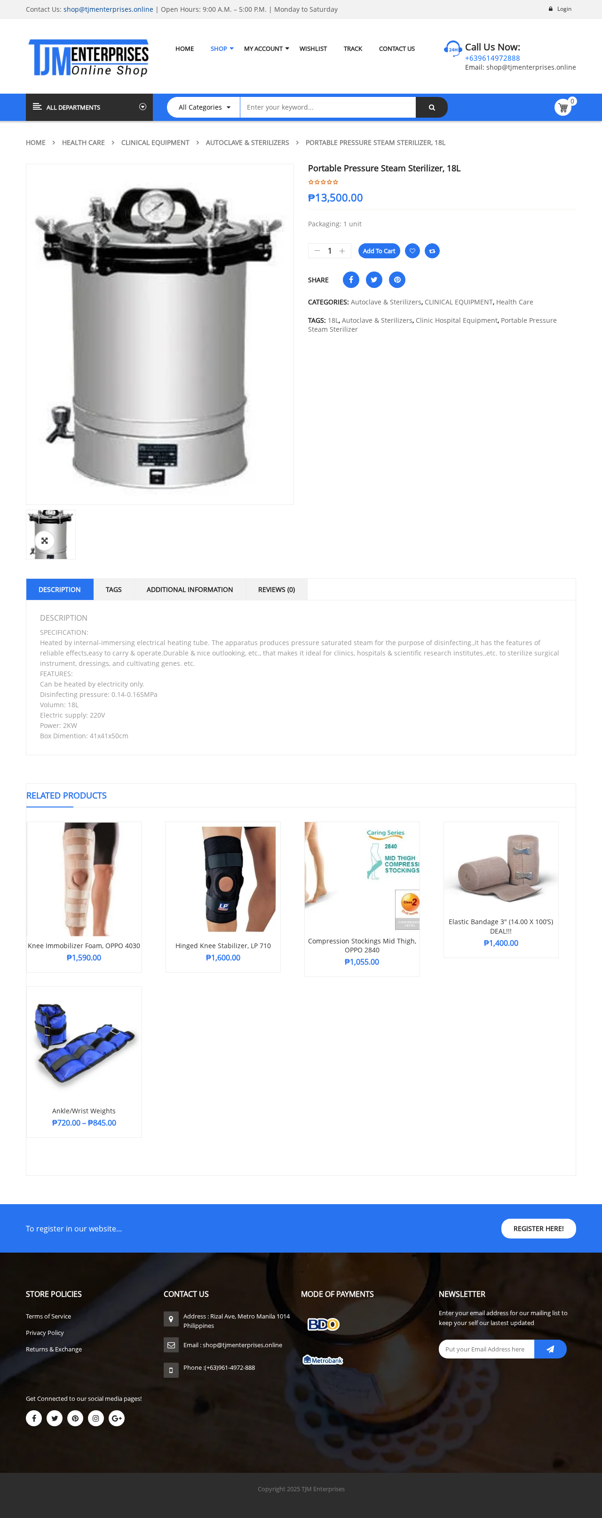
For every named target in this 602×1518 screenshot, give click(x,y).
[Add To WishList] (412, 250)
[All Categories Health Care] (208, 107)
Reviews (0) (276, 589)
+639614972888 (492, 58)
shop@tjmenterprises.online (108, 9)
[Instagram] (96, 1418)
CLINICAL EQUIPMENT (155, 142)
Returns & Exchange (54, 1349)
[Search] (432, 107)
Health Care (83, 142)
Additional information (190, 589)
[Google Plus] (117, 1418)
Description (60, 589)
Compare (432, 250)
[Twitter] (55, 1418)
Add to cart (379, 251)
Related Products (66, 795)
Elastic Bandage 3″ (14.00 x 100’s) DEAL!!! (501, 926)
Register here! (539, 1228)
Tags (114, 589)
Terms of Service (48, 1316)
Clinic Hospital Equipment (457, 320)
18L (333, 320)
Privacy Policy (45, 1332)
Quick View (84, 861)
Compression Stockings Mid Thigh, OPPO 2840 (362, 945)
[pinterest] (75, 1418)
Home (36, 142)
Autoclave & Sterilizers (247, 142)
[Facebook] (34, 1418)
